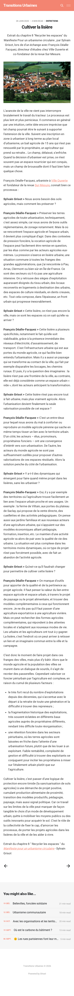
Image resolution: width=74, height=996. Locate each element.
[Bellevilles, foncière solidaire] (37, 903)
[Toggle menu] (68, 5)
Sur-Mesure (42, 185)
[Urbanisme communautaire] (37, 912)
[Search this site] (62, 5)
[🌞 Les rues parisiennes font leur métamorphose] (37, 939)
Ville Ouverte (59, 180)
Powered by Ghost (37, 973)
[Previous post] (5, 866)
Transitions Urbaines (20, 5)
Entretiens (52, 21)
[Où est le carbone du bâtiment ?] (37, 930)
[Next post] (68, 866)
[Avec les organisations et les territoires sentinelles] (37, 921)
